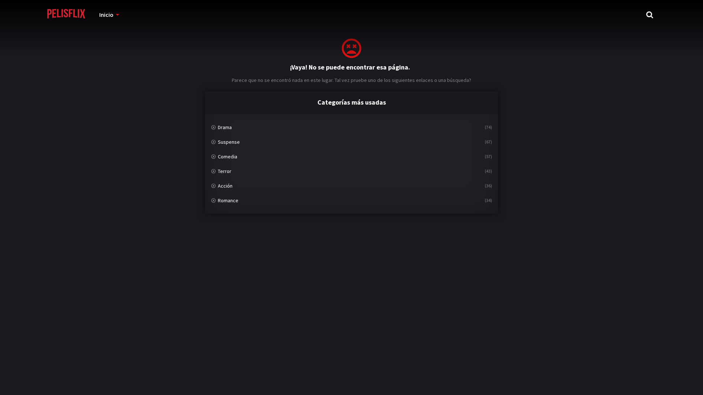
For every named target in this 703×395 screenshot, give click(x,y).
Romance (228, 200)
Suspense (229, 142)
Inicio (106, 14)
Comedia (227, 156)
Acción (225, 186)
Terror (224, 171)
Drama (225, 127)
